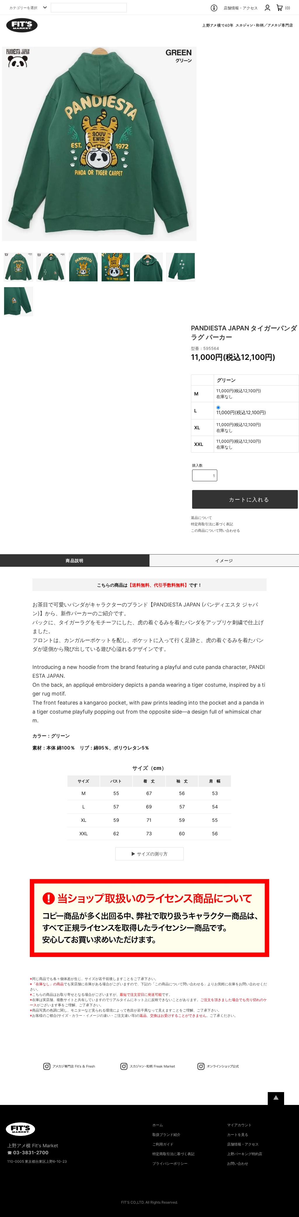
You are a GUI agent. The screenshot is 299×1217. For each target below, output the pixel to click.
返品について (201, 517)
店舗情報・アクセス (241, 8)
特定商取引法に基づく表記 (212, 524)
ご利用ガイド (162, 1144)
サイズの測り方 (152, 854)
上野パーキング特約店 (244, 1154)
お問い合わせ (237, 1163)
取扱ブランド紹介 (166, 1134)
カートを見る (237, 1134)
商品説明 (75, 560)
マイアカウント (239, 1125)
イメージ (224, 560)
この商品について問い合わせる (215, 530)
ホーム (157, 1125)
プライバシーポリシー (169, 1163)
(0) (287, 8)
